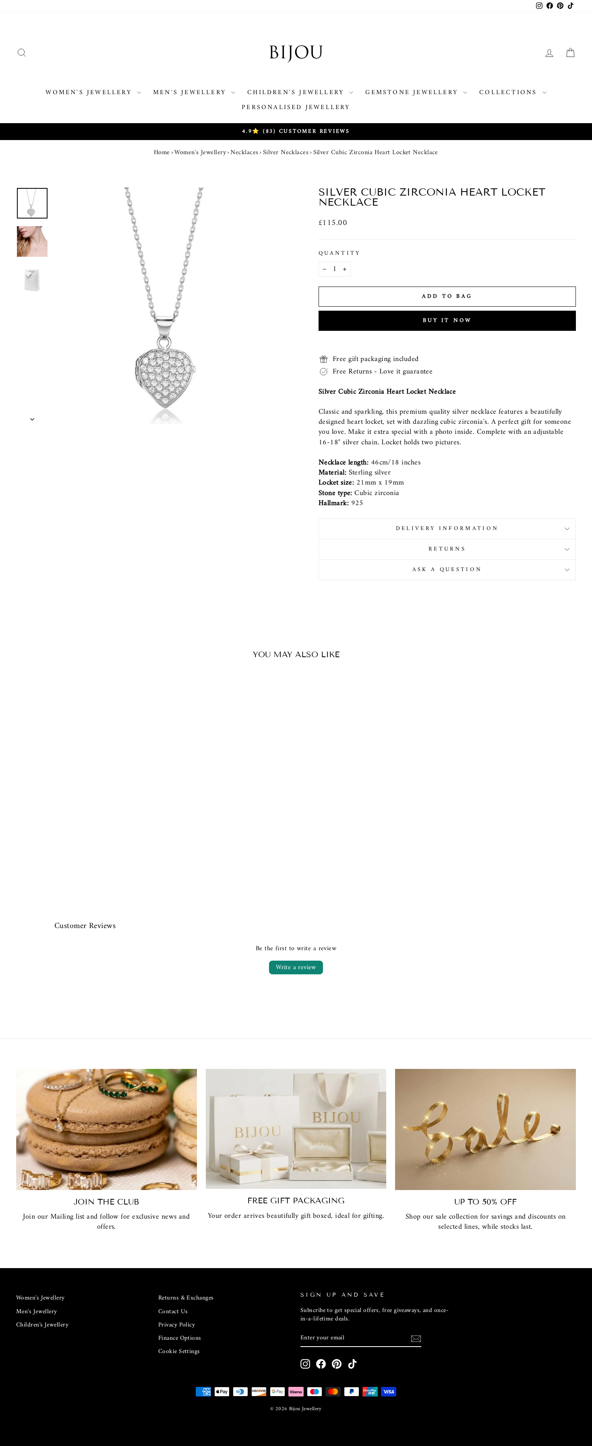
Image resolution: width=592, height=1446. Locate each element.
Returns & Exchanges (186, 1298)
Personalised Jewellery (296, 107)
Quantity (340, 254)
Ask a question (447, 570)
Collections (509, 92)
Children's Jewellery (297, 92)
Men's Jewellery (191, 92)
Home (162, 152)
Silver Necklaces (285, 152)
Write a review (296, 967)
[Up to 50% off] (485, 1129)
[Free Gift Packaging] (296, 1129)
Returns (447, 549)
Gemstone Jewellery (413, 92)
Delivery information (447, 529)
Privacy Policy (176, 1325)
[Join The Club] (106, 1129)
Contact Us (173, 1311)
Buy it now (447, 321)
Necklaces (244, 152)
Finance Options (179, 1338)
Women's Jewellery (90, 92)
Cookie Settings (179, 1351)
